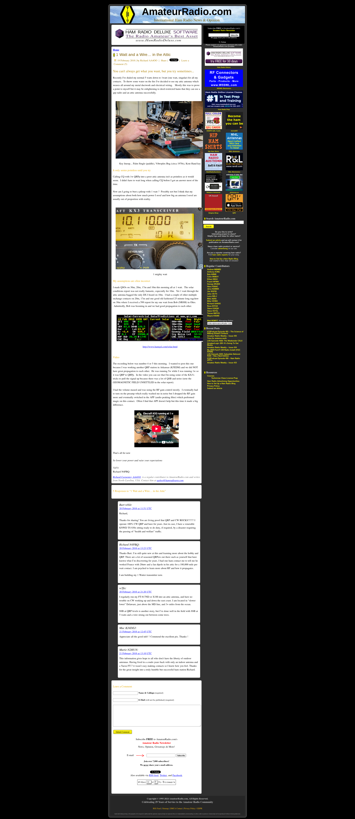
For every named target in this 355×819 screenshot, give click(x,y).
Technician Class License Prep (224, 378)
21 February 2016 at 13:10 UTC (135, 653)
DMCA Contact (176, 808)
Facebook (177, 775)
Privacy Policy (213, 386)
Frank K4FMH (213, 282)
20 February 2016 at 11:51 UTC (135, 508)
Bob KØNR (211, 274)
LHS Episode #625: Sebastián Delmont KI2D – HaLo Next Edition (223, 355)
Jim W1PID (212, 291)
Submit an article (213, 240)
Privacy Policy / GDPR (193, 808)
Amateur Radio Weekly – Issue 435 (222, 336)
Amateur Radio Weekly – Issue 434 (222, 347)
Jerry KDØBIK (213, 289)
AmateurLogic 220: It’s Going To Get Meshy (222, 344)
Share (164, 60)
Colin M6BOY (213, 277)
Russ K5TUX (212, 306)
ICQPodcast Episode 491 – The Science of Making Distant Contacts (225, 332)
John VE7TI (212, 294)
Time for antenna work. (217, 338)
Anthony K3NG (213, 272)
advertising (223, 248)
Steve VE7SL (212, 311)
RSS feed (153, 775)
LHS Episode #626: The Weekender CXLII (224, 341)
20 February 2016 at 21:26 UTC (135, 591)
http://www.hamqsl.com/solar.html (160, 346)
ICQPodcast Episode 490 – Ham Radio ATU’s (223, 359)
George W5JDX (213, 284)
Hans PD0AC (212, 286)
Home (116, 50)
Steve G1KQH (213, 308)
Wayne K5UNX (213, 316)
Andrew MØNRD (214, 269)
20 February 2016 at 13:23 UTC (135, 548)
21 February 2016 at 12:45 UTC (135, 631)
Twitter (163, 775)
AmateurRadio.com (187, 11)
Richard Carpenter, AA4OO (127, 477)
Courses (210, 376)
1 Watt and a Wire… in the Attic (143, 54)
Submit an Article (214, 388)
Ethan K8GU (212, 279)
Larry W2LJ (212, 296)
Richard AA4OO (148, 60)
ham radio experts (220, 255)
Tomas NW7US (213, 313)
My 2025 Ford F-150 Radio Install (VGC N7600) (223, 351)
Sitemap (165, 808)
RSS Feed (157, 808)
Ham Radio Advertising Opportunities (223, 381)
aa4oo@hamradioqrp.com (170, 480)
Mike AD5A (211, 299)
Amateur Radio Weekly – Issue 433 (222, 363)
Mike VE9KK (212, 301)
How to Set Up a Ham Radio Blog (224, 259)
